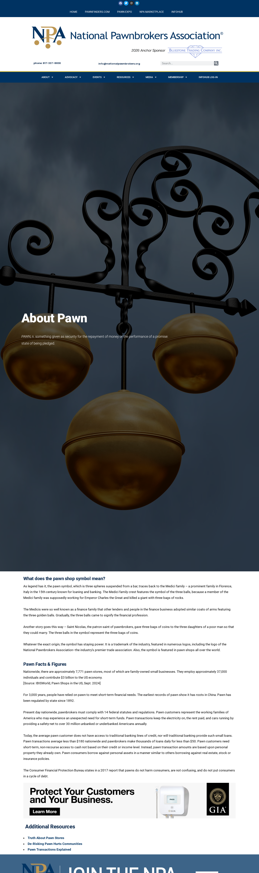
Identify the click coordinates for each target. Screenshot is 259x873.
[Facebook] (120, 3)
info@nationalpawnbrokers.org (119, 63)
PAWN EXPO (124, 11)
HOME (73, 11)
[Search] (216, 63)
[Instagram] (131, 3)
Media (149, 77)
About (46, 77)
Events (97, 77)
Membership (176, 77)
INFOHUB (177, 11)
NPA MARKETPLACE (152, 11)
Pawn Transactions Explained (49, 849)
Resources (123, 77)
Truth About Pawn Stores (46, 838)
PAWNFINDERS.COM (97, 11)
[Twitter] (126, 3)
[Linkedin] (137, 3)
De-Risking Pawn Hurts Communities (55, 844)
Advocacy (71, 77)
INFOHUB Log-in (208, 77)
